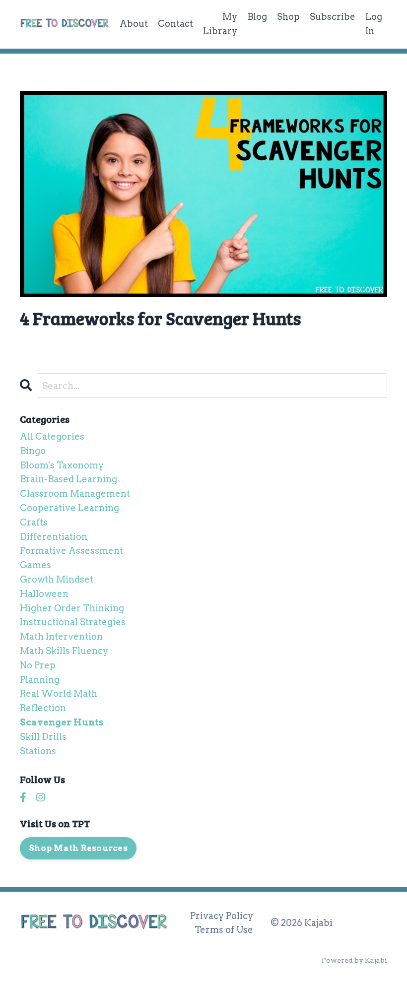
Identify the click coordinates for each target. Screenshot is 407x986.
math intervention (61, 636)
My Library (220, 23)
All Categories (52, 436)
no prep (38, 665)
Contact (175, 23)
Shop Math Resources (78, 848)
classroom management (75, 493)
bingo (33, 451)
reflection (43, 708)
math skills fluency (64, 651)
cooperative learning (69, 508)
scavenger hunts (61, 722)
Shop (288, 16)
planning (40, 679)
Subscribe (332, 16)
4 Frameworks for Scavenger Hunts (160, 318)
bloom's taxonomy (62, 465)
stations (38, 751)
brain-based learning (68, 479)
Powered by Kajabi (354, 960)
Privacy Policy (221, 916)
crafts (34, 522)
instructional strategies (73, 622)
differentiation (53, 536)
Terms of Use (224, 929)
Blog (257, 16)
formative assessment (71, 550)
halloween (44, 594)
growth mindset (56, 579)
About (134, 23)
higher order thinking (72, 608)
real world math (58, 693)
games (35, 565)
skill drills (43, 736)
